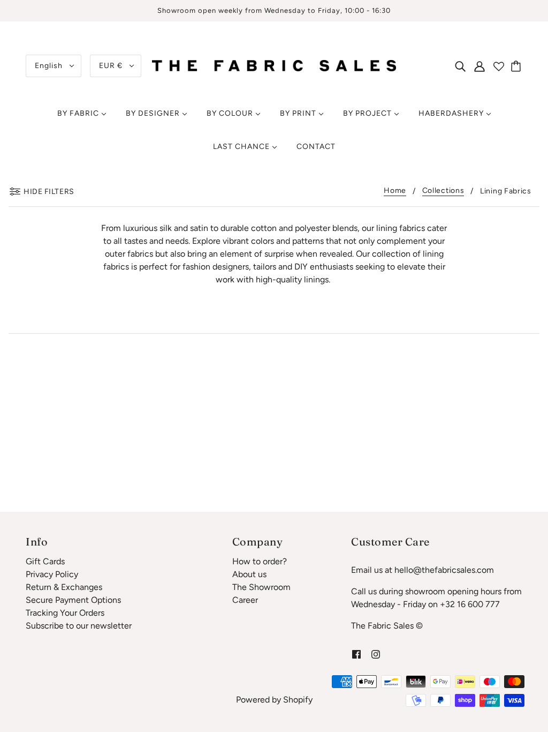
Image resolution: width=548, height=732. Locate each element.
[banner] (274, 65)
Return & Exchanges (64, 587)
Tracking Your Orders (65, 613)
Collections (443, 191)
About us (249, 574)
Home (395, 191)
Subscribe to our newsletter (79, 626)
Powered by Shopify (274, 699)
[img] (460, 66)
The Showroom (261, 587)
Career (245, 600)
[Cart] (517, 66)
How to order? (259, 561)
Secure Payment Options (73, 600)
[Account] (479, 66)
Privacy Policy (52, 574)
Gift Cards (45, 561)
